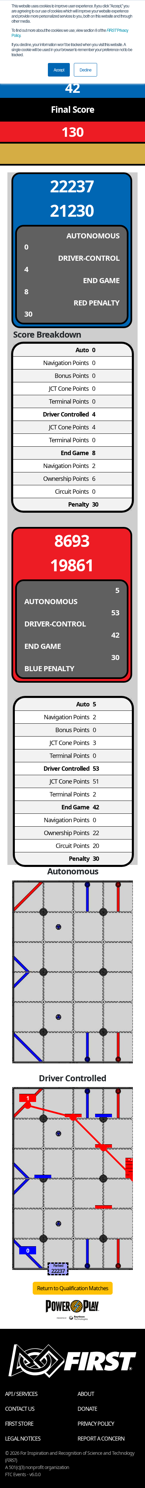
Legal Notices (22, 1438)
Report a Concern (101, 1438)
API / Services (21, 1394)
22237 (72, 186)
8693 (71, 541)
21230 (72, 210)
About (86, 1394)
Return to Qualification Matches (72, 1288)
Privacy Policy (96, 1423)
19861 (72, 565)
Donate (87, 1408)
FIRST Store (19, 1423)
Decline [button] (85, 69)
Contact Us (19, 1408)
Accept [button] (59, 69)
